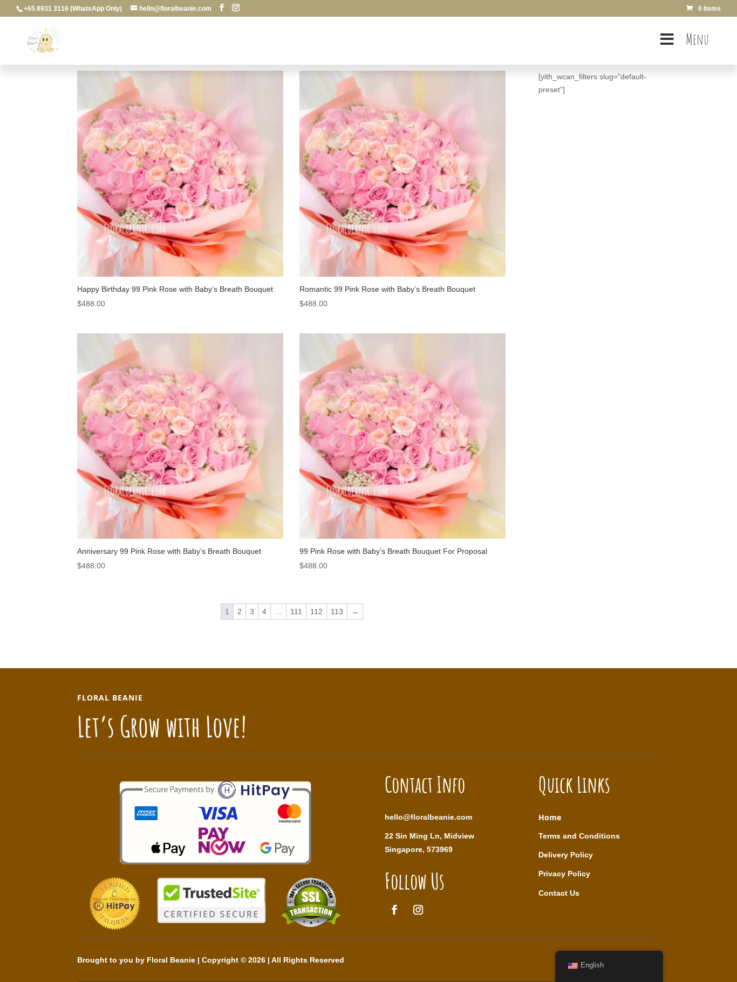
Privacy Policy (564, 873)
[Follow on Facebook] (394, 909)
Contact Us (558, 893)
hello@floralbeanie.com (428, 817)
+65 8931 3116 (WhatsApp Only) (73, 8)
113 (337, 611)
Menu (697, 39)
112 (316, 611)
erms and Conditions (581, 836)
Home (549, 817)
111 (296, 611)
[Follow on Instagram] (418, 909)
